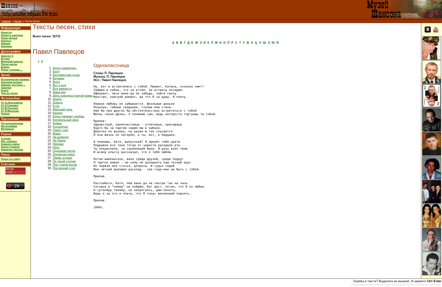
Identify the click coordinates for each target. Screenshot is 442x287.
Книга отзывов (10, 146)
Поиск (5, 154)
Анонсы (6, 40)
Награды (6, 46)
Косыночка (60, 126)
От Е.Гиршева (9, 105)
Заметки (6, 87)
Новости (6, 32)
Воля (56, 82)
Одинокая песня (64, 151)
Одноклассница (64, 154)
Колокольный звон (66, 120)
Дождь (57, 99)
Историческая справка (15, 79)
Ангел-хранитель (64, 68)
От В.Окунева (9, 108)
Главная (6, 21)
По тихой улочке (64, 161)
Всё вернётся (62, 88)
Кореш (57, 123)
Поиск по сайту (10, 159)
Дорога (57, 102)
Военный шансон (12, 61)
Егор (56, 106)
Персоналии (10, 119)
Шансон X (7, 56)
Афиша (5, 43)
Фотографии (9, 126)
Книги (5, 90)
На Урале (59, 140)
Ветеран (58, 78)
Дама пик (59, 92)
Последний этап (64, 168)
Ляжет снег (60, 130)
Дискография (11, 51)
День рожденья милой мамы (73, 95)
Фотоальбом (10, 98)
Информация (10, 28)
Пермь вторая (62, 157)
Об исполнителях (12, 123)
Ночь (56, 147)
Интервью (7, 129)
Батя (56, 71)
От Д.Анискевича (12, 102)
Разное (5, 113)
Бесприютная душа (66, 75)
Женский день (63, 109)
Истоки (5, 58)
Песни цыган (9, 64)
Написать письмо (12, 149)
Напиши (58, 144)
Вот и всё (59, 85)
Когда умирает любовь (68, 116)
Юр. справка (9, 141)
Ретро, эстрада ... (11, 69)
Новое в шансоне (12, 35)
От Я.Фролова (10, 111)
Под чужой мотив (65, 164)
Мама (57, 133)
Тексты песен (9, 93)
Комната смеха (10, 144)
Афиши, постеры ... (13, 85)
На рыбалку (61, 137)
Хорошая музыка (11, 82)
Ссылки (6, 138)
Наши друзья (9, 38)
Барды (5, 67)
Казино (57, 113)
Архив (17, 21)
